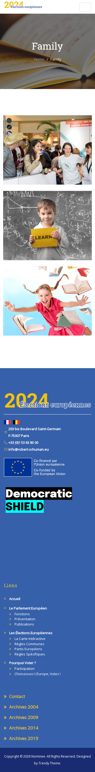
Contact (17, 696)
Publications (24, 624)
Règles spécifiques (30, 654)
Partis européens (28, 648)
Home (39, 59)
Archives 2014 (23, 728)
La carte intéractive (30, 638)
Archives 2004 (23, 707)
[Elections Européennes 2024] (23, 5)
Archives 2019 (23, 738)
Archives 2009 (23, 717)
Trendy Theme (49, 763)
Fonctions (22, 614)
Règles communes (29, 643)
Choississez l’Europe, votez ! (38, 673)
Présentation (25, 619)
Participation (25, 668)
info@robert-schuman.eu (28, 449)
